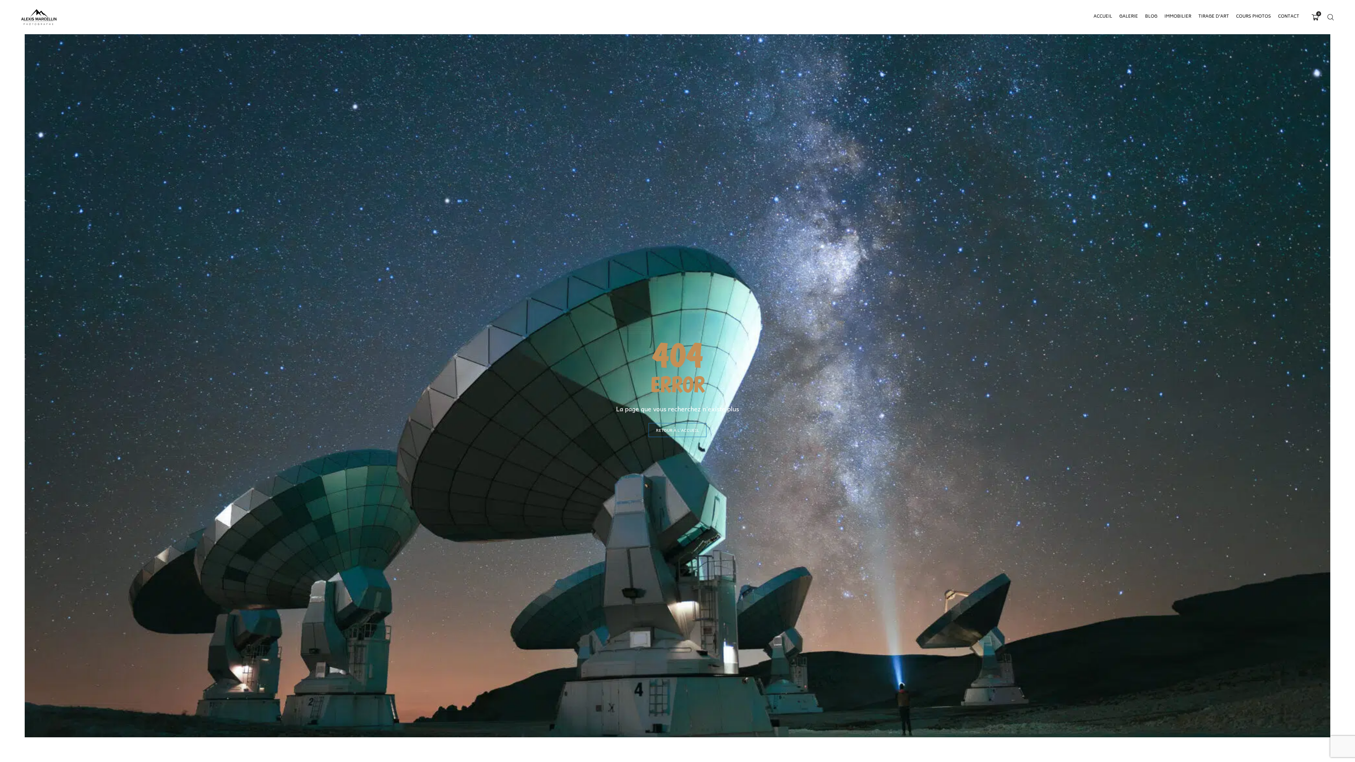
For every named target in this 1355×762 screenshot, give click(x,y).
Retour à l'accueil (677, 430)
